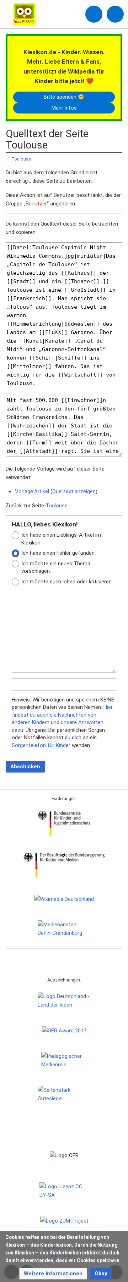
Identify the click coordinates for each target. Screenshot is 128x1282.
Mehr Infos (64, 108)
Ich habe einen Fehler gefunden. (58, 553)
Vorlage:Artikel (32, 491)
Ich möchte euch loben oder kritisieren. (67, 581)
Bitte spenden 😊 (64, 97)
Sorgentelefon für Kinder (41, 745)
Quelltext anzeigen (74, 491)
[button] (53, 1274)
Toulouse (21, 159)
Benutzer (36, 203)
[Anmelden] (93, 14)
